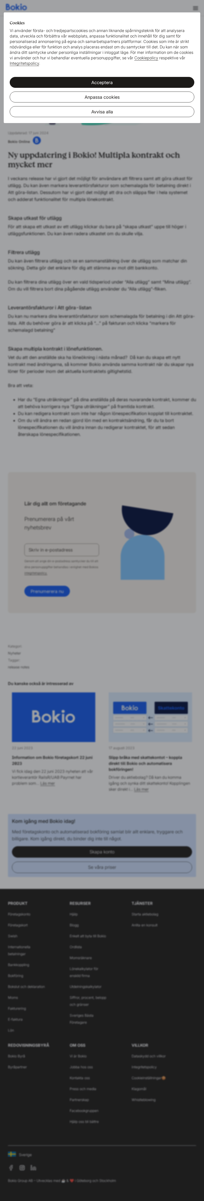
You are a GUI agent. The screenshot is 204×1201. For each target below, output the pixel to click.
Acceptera (102, 82)
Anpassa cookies (102, 97)
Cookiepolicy (146, 57)
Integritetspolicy (24, 63)
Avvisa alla (102, 111)
